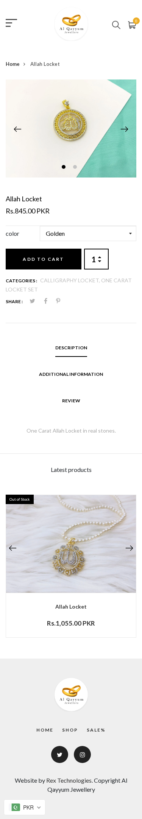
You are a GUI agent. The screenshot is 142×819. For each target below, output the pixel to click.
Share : (14, 301)
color (12, 233)
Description (71, 347)
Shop (70, 730)
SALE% (96, 730)
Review (71, 400)
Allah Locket (71, 606)
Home (13, 64)
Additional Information (71, 374)
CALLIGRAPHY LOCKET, (70, 280)
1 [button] (65, 168)
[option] (71, 128)
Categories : (21, 280)
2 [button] (76, 168)
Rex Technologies (69, 780)
